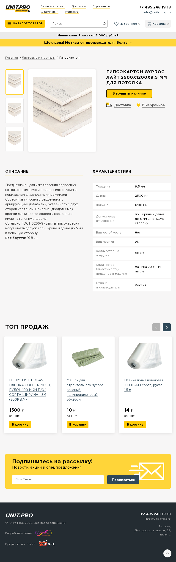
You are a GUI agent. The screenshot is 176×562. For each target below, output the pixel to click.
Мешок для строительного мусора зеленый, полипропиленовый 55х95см (85, 390)
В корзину (20, 424)
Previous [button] (156, 327)
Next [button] (167, 327)
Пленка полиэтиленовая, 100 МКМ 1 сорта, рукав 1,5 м (144, 385)
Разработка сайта (18, 533)
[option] (14, 82)
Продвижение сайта (20, 544)
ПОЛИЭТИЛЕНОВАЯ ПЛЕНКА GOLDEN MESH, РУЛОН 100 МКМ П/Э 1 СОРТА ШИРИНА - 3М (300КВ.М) (30, 390)
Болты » (124, 42)
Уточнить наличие (129, 93)
